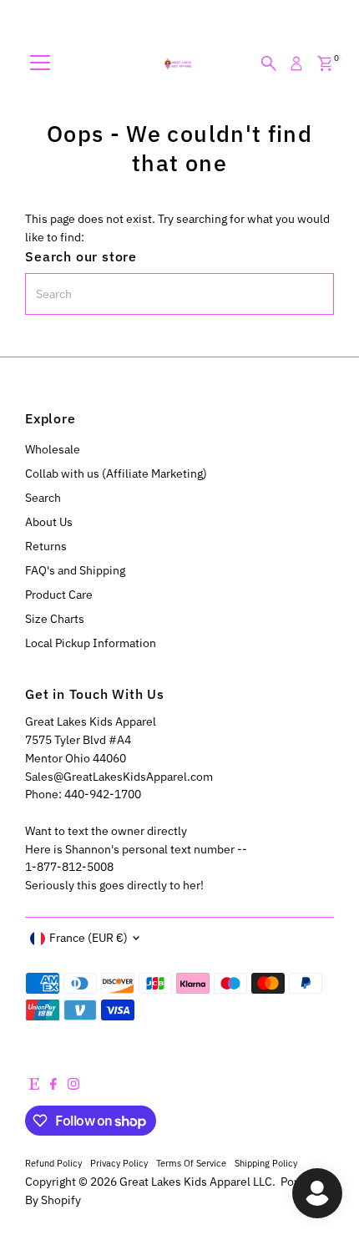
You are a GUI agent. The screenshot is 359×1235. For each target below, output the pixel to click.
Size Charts (54, 618)
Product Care (59, 594)
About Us (49, 521)
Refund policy (53, 1163)
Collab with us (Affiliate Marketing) (116, 473)
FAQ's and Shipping (75, 570)
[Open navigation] (40, 63)
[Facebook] (53, 1085)
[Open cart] (325, 63)
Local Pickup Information (90, 642)
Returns (46, 546)
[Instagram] (73, 1085)
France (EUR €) (88, 937)
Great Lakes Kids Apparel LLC (195, 1181)
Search (43, 497)
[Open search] (268, 63)
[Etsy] (34, 1085)
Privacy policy (119, 1163)
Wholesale (52, 449)
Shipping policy (266, 1163)
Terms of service (191, 1163)
